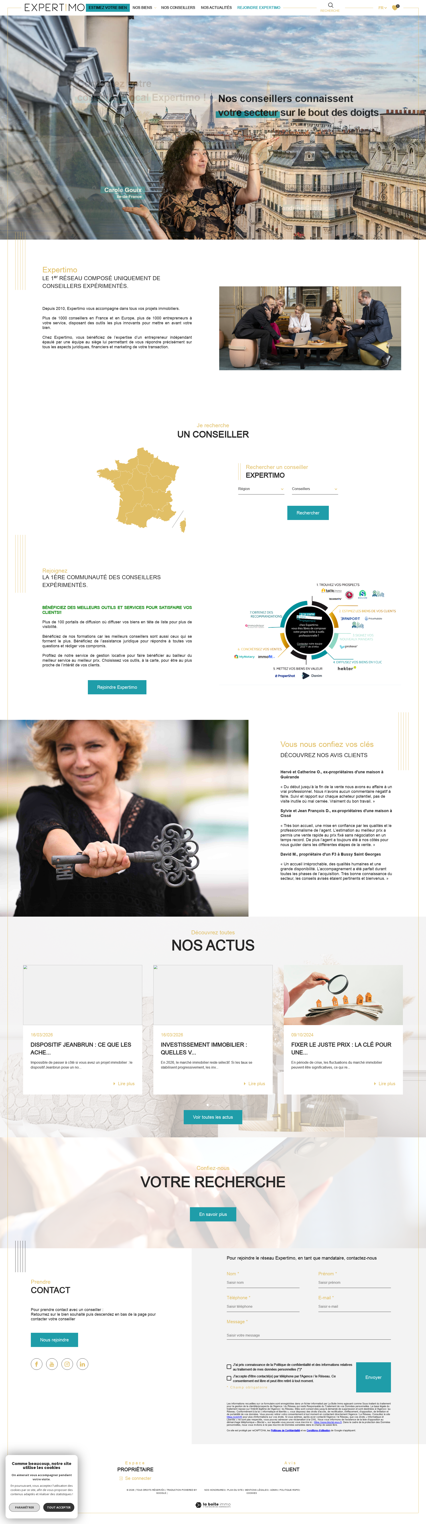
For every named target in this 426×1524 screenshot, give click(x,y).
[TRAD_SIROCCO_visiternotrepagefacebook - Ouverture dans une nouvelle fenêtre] (36, 1364)
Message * (237, 1321)
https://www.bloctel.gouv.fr (328, 1422)
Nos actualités (216, 8)
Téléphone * (238, 1298)
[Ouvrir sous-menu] (155, 7)
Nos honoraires (214, 1490)
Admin (273, 1490)
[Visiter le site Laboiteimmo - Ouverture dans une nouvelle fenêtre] (213, 1510)
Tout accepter (59, 1507)
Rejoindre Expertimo (258, 8)
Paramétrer (24, 1507)
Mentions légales (256, 1490)
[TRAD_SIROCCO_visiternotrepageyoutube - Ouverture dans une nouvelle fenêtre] (52, 1364)
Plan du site (235, 1490)
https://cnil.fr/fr (234, 1417)
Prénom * (327, 1274)
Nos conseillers (178, 8)
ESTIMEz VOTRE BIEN (108, 8)
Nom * (233, 1274)
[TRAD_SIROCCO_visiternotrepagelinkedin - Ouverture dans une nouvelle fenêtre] (82, 1364)
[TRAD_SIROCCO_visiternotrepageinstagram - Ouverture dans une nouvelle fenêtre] (67, 1364)
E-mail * (326, 1298)
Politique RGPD (289, 1490)
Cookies (252, 1493)
